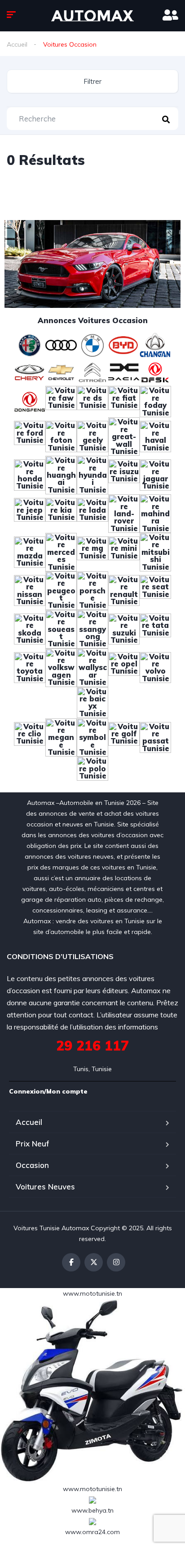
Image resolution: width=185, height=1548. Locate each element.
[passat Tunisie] (155, 736)
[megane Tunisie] (61, 736)
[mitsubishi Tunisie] (155, 551)
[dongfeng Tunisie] (29, 401)
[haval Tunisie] (155, 436)
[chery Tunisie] (29, 371)
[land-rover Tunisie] (124, 512)
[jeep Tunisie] (29, 512)
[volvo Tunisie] (155, 666)
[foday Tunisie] (155, 401)
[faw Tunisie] (61, 401)
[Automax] (92, 16)
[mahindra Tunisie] (155, 512)
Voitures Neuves (45, 1186)
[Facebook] (71, 1262)
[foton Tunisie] (61, 436)
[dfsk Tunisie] (155, 371)
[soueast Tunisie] (61, 628)
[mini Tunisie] (124, 551)
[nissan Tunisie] (29, 589)
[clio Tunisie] (29, 736)
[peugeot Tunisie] (61, 589)
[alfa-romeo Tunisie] (29, 344)
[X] (93, 1262)
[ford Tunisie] (29, 436)
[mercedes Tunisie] (61, 551)
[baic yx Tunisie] (92, 701)
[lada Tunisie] (92, 512)
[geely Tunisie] (92, 436)
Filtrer (92, 81)
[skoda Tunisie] (29, 628)
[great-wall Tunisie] (124, 436)
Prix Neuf (32, 1143)
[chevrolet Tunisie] (61, 371)
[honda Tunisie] (29, 474)
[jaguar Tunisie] (155, 474)
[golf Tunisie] (124, 736)
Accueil (17, 44)
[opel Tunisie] (124, 666)
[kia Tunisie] (61, 512)
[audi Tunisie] (61, 344)
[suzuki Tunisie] (124, 628)
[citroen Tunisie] (92, 371)
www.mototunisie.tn (92, 1293)
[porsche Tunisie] (92, 589)
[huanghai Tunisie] (61, 474)
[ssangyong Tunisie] (92, 628)
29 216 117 (92, 1045)
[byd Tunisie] (124, 344)
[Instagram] (116, 1262)
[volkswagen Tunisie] (61, 666)
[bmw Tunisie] (92, 344)
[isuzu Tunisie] (124, 474)
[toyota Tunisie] (29, 666)
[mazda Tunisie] (29, 551)
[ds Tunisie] (92, 401)
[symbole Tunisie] (92, 736)
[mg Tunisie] (92, 551)
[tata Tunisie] (155, 628)
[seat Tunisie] (155, 589)
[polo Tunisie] (92, 771)
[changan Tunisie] (155, 344)
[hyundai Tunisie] (92, 474)
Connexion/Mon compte (48, 1091)
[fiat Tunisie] (124, 401)
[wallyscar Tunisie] (92, 666)
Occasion (32, 1165)
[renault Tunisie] (124, 589)
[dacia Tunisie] (124, 371)
